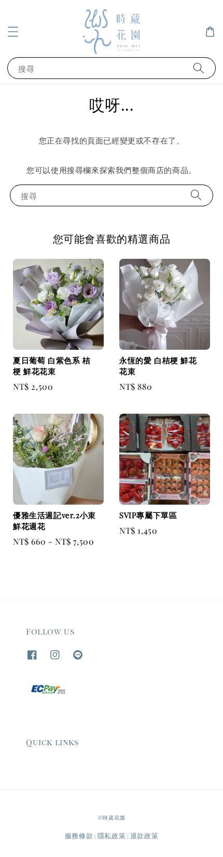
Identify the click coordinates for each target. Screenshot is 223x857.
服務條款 (79, 835)
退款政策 (144, 835)
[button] (13, 31)
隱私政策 (111, 835)
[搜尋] (198, 68)
